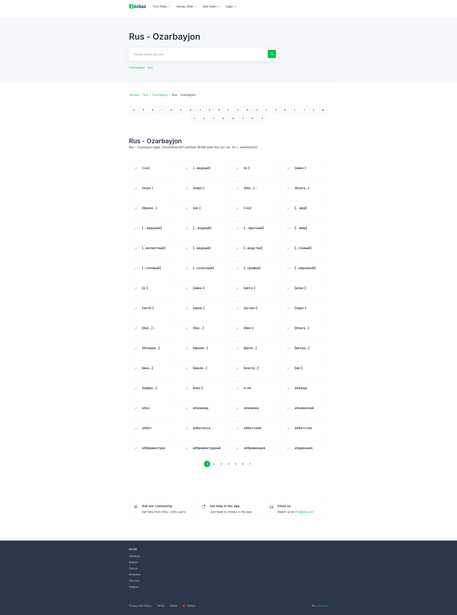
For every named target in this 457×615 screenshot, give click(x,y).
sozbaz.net (321, 605)
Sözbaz (134, 95)
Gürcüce (134, 580)
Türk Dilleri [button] (159, 6)
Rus (145, 95)
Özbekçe (134, 556)
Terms (160, 605)
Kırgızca (134, 586)
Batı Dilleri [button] (210, 6)
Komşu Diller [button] (185, 6)
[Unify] (137, 6)
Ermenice (134, 574)
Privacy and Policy (140, 605)
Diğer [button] (229, 6)
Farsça (133, 568)
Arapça (133, 562)
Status (173, 605)
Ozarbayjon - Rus (141, 67)
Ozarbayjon (160, 95)
